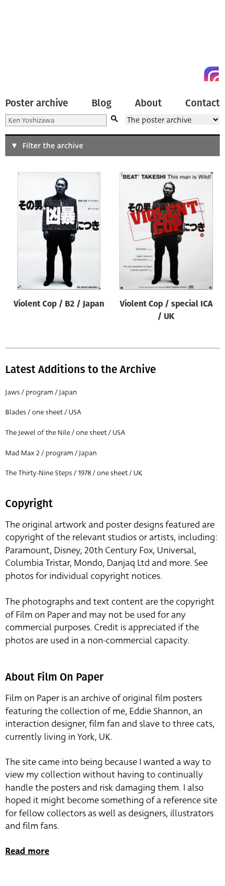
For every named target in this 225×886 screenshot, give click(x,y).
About (148, 103)
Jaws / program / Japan (41, 392)
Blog (101, 103)
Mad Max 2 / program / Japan (51, 453)
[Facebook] (192, 74)
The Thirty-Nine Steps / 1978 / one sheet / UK (73, 473)
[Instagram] (211, 74)
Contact (202, 103)
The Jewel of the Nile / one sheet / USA (65, 432)
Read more (27, 851)
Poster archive (36, 103)
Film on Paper (28, 43)
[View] (59, 233)
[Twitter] (173, 74)
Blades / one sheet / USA (43, 412)
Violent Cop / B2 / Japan (59, 304)
